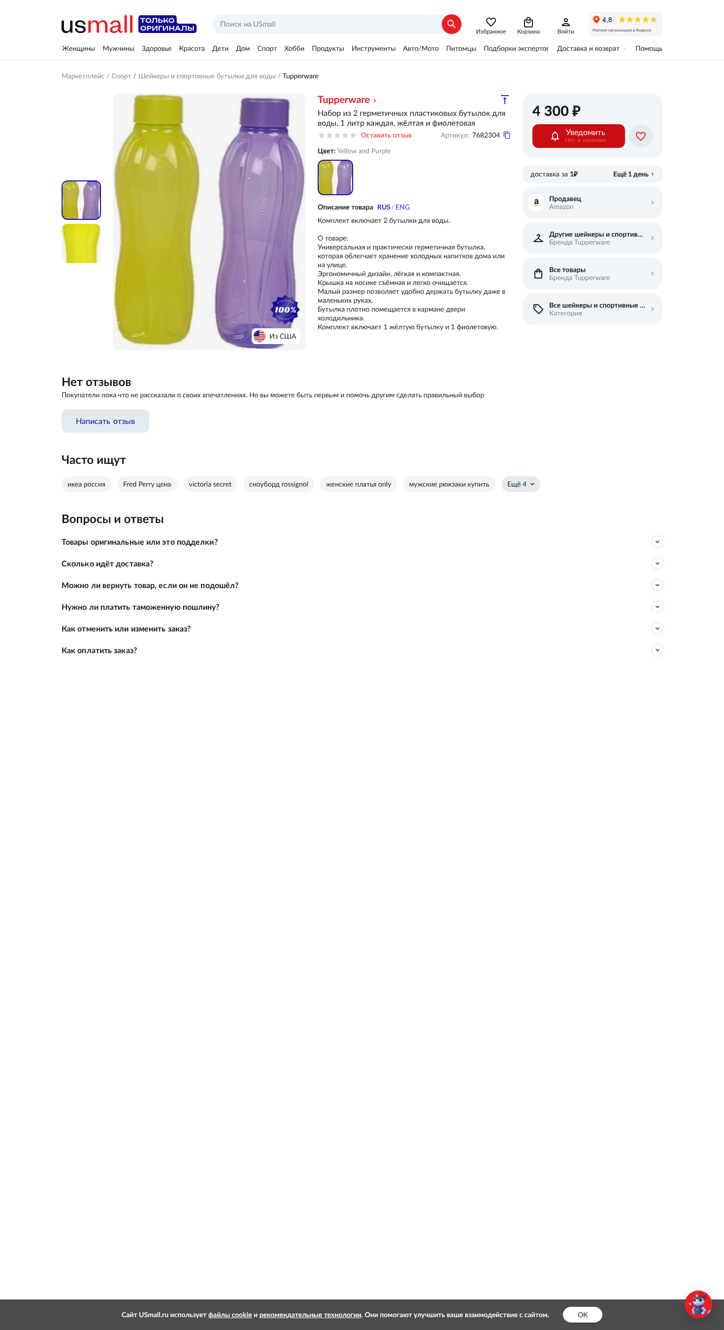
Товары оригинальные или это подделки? (140, 541)
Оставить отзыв (386, 135)
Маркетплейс (83, 76)
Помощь (648, 48)
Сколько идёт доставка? (107, 563)
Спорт (267, 48)
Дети (220, 48)
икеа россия (86, 484)
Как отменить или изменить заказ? (126, 628)
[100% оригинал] (285, 309)
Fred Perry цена (147, 484)
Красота (192, 48)
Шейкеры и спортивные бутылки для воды (207, 76)
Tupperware (301, 76)
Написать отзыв (105, 421)
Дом (243, 48)
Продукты (328, 48)
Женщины (78, 48)
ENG (402, 207)
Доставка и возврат (588, 48)
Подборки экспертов (517, 48)
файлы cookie (230, 1315)
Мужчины (118, 48)
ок (583, 1315)
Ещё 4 (517, 484)
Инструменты (373, 48)
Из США (282, 336)
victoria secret (210, 484)
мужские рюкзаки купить (449, 484)
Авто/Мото (420, 48)
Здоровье (157, 48)
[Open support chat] (698, 1304)
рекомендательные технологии (311, 1315)
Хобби (294, 48)
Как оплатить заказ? (99, 650)
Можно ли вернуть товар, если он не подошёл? (150, 585)
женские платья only (358, 484)
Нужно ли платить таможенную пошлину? (141, 606)
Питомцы (461, 48)
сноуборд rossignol (278, 484)
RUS (384, 207)
